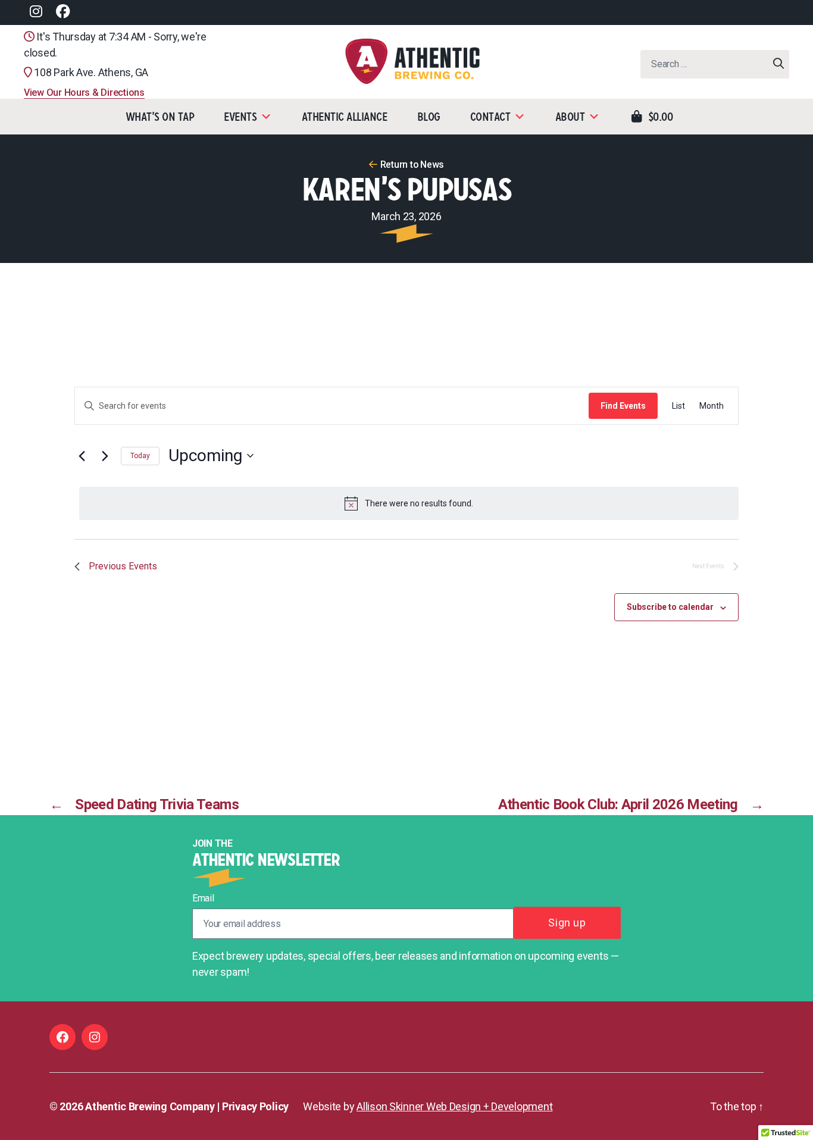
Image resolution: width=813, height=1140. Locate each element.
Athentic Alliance (344, 116)
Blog (428, 116)
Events (240, 116)
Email (203, 898)
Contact (490, 116)
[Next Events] (105, 456)
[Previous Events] (81, 456)
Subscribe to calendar (670, 607)
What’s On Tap (160, 116)
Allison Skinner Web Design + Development (454, 1106)
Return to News (412, 164)
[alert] (409, 503)
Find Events (623, 406)
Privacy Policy (255, 1106)
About (570, 116)
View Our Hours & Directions (84, 92)
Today (140, 456)
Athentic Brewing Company (150, 1106)
